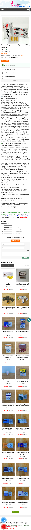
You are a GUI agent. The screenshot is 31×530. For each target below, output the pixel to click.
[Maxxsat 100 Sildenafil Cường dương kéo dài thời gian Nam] (8, 469)
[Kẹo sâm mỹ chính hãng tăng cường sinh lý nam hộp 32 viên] (22, 348)
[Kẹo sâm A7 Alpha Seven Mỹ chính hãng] (8, 275)
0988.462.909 (14, 57)
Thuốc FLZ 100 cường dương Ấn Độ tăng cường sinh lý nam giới (8, 454)
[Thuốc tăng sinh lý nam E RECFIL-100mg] (8, 348)
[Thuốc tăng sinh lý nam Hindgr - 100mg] (22, 323)
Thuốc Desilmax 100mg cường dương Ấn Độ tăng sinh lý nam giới (8, 503)
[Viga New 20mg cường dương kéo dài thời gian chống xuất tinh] (22, 420)
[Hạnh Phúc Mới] (15, 3)
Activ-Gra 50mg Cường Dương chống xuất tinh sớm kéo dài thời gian (23, 478)
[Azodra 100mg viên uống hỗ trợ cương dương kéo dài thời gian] (22, 444)
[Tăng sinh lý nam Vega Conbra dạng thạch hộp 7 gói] (8, 299)
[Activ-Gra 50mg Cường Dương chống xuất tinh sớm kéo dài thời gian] (22, 469)
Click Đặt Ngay (15, 240)
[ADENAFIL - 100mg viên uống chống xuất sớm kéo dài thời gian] (8, 396)
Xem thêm (15, 80)
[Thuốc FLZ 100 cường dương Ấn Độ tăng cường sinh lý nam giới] (8, 444)
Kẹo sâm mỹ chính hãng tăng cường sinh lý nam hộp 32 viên (22, 357)
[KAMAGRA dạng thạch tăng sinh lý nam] (22, 299)
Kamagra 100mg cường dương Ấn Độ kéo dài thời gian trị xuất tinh (22, 406)
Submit (25, 257)
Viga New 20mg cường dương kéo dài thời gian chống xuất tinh (22, 430)
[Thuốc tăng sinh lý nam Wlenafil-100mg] (8, 323)
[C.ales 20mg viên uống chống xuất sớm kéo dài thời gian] (22, 372)
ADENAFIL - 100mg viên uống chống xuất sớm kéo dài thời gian (8, 406)
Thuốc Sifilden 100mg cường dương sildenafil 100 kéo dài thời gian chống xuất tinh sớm (8, 430)
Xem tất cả (27, 265)
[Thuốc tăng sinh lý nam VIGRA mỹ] (8, 372)
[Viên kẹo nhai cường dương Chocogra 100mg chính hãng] (22, 275)
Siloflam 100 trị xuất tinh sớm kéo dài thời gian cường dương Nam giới (22, 503)
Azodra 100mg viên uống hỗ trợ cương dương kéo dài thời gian (22, 454)
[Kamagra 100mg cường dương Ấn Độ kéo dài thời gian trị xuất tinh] (22, 396)
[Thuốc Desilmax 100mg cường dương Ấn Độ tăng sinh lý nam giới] (8, 493)
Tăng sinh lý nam (9, 49)
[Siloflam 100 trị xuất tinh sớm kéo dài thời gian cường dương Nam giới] (22, 493)
